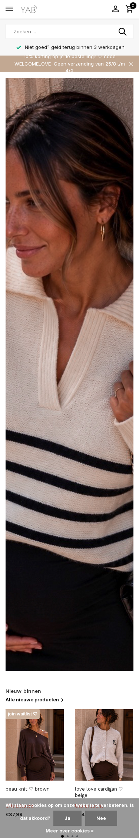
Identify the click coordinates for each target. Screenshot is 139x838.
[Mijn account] (115, 9)
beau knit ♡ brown (28, 789)
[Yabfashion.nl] (39, 9)
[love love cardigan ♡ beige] (104, 745)
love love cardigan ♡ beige (99, 792)
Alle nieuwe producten (32, 699)
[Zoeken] (123, 31)
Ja (67, 818)
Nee (101, 818)
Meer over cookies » (70, 831)
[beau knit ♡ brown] (35, 745)
